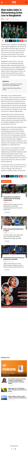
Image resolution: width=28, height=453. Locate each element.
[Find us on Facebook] (11, 449)
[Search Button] (26, 2)
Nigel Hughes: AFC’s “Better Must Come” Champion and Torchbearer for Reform (17, 390)
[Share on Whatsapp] (14, 41)
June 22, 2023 (11, 385)
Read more (8, 212)
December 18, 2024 (15, 19)
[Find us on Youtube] (15, 449)
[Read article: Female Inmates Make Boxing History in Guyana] (14, 222)
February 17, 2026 (12, 399)
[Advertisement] (14, 418)
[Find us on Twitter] (13, 449)
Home (2, 7)
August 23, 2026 (11, 202)
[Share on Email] (21, 41)
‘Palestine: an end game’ (9, 373)
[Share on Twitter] (10, 41)
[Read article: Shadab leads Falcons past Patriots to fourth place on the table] (14, 251)
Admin (7, 19)
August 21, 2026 (11, 261)
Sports (6, 7)
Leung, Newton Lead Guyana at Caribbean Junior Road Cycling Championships (11, 198)
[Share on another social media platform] (25, 41)
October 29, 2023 (6, 375)
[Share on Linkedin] (18, 41)
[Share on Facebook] (7, 41)
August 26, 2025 (11, 393)
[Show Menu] (2, 2)
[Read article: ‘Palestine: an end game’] (14, 369)
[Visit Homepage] (14, 2)
